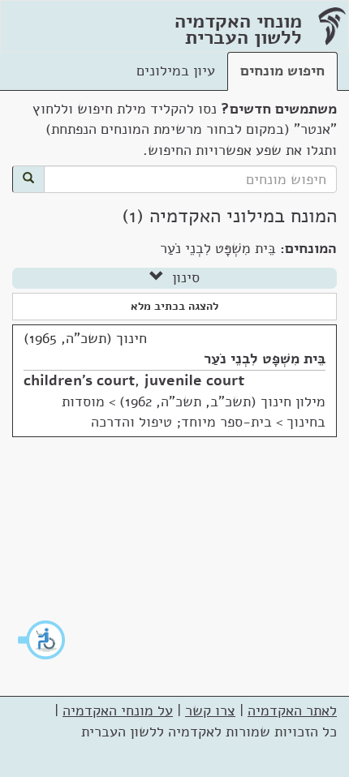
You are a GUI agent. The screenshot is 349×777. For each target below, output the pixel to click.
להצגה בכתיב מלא (174, 306)
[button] (42, 640)
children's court (79, 380)
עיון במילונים (175, 70)
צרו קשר (210, 710)
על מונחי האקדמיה (117, 710)
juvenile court (194, 380)
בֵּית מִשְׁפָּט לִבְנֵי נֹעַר (264, 358)
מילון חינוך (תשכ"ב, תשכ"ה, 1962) (222, 401)
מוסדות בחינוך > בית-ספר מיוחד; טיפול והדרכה (193, 412)
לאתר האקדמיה (292, 710)
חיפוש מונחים (282, 70)
